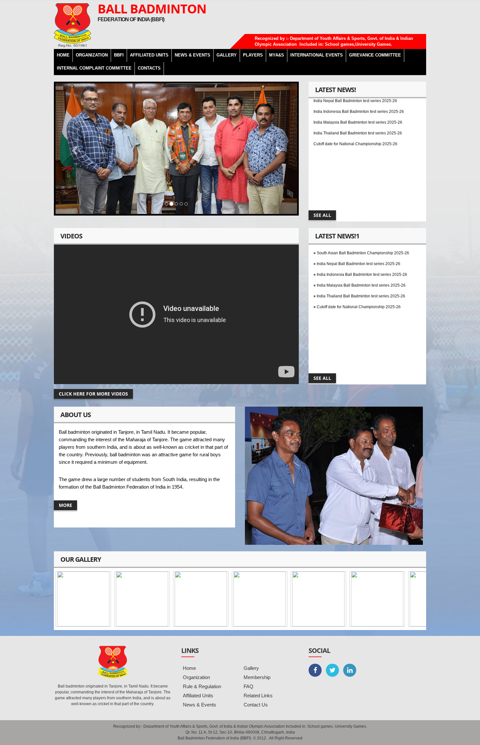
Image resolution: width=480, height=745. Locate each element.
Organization (196, 677)
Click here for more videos (93, 394)
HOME (63, 55)
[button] (74, 148)
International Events (316, 55)
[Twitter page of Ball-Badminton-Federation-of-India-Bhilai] (332, 670)
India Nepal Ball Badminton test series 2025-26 (358, 249)
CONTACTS (149, 68)
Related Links (258, 695)
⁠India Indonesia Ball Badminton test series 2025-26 (362, 260)
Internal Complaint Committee (94, 68)
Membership (257, 677)
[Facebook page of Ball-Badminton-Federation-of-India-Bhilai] (315, 670)
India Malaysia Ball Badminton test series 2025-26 (357, 107)
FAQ (248, 686)
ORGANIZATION (92, 55)
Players (253, 55)
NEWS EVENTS (192, 55)
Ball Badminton (152, 8)
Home (189, 668)
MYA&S (276, 55)
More (65, 505)
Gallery (251, 668)
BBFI (119, 55)
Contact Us (256, 704)
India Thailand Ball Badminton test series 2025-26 (357, 118)
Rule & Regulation (202, 686)
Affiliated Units (149, 55)
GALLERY (226, 55)
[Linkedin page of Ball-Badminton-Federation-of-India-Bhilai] (349, 670)
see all (322, 215)
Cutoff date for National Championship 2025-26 (355, 129)
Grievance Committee (375, 55)
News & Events (199, 704)
